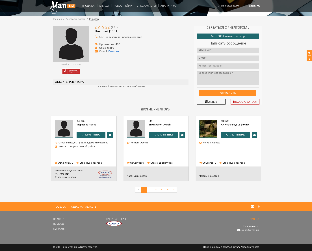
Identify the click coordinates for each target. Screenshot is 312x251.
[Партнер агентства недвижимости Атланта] (114, 223)
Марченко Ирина (86, 124)
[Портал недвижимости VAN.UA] (61, 7)
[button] (228, 6)
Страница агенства (65, 177)
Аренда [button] (104, 6)
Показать (114, 51)
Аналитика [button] (168, 6)
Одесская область (83, 206)
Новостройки (123, 6)
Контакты (59, 229)
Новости (58, 219)
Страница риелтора (91, 163)
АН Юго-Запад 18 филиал (235, 124)
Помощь (58, 224)
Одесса (61, 206)
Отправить (228, 93)
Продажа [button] (88, 6)
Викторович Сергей (160, 124)
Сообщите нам (250, 247)
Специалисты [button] (146, 6)
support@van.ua (249, 230)
